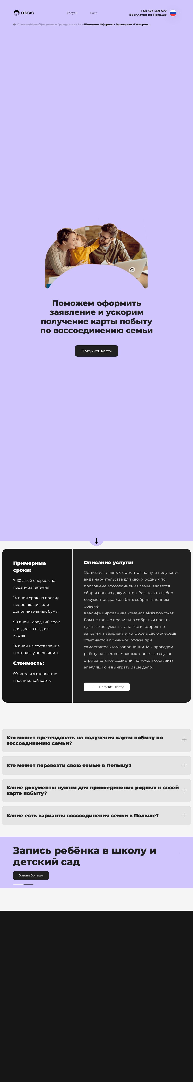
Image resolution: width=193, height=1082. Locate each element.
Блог (93, 13)
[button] (96, 740)
